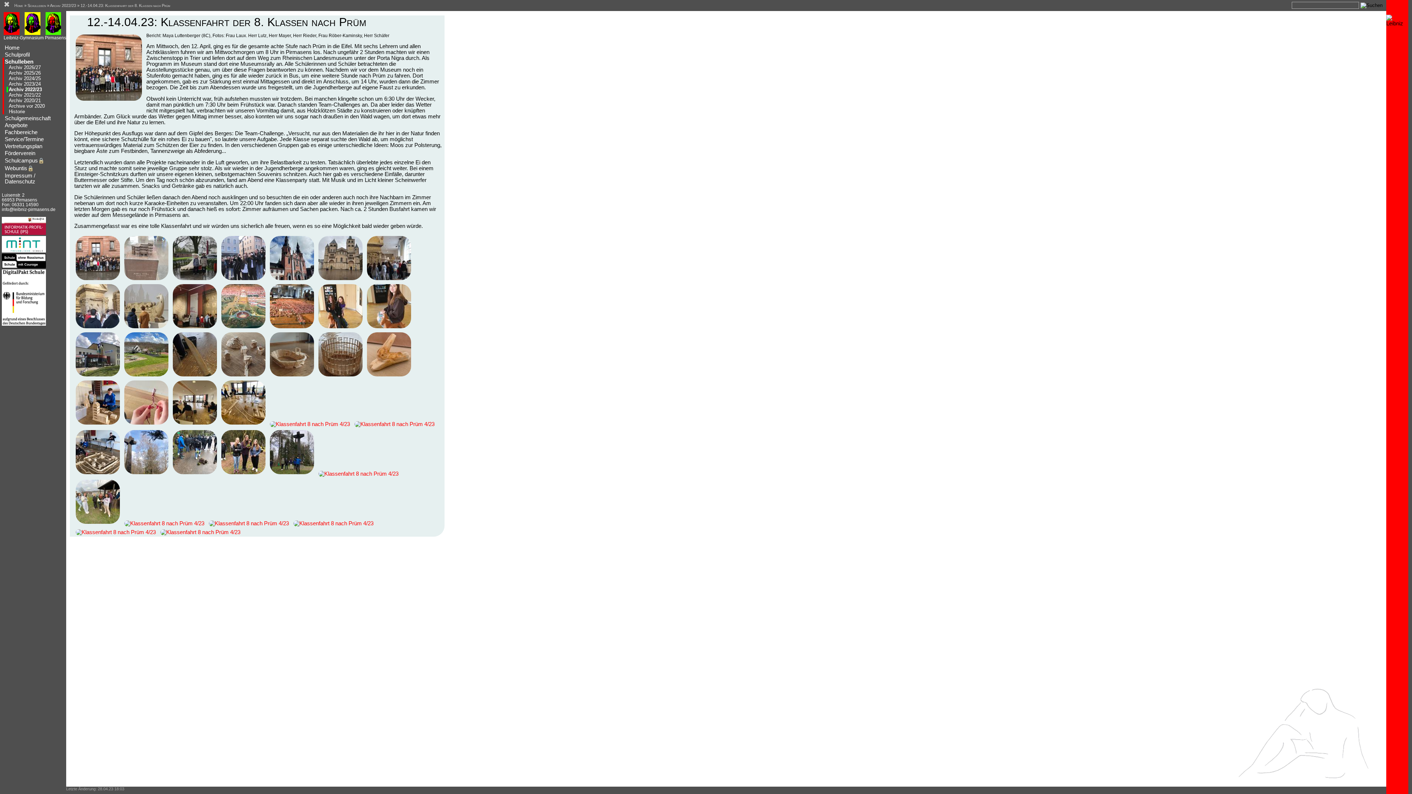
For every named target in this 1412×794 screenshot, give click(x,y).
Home (12, 48)
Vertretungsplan (23, 146)
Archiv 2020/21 (25, 100)
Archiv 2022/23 (25, 89)
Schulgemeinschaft (28, 118)
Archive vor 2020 (27, 106)
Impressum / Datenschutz (20, 179)
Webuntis (19, 168)
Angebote (16, 125)
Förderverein (20, 153)
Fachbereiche (21, 132)
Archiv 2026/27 (25, 67)
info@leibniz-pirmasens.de (29, 209)
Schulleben (19, 62)
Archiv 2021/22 (25, 95)
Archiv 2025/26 (25, 73)
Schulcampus (24, 161)
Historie (17, 111)
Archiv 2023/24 (25, 84)
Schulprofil (17, 55)
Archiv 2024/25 (25, 78)
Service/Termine (24, 139)
